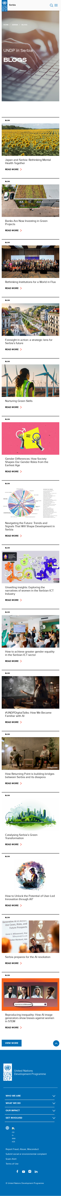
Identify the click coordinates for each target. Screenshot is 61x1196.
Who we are (13, 1095)
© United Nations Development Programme (25, 1183)
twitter (11, 1171)
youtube (23, 1171)
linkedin (36, 1171)
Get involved (14, 1117)
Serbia (12, 5)
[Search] (13, 1135)
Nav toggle (56, 5)
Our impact (13, 1110)
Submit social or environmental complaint (26, 1154)
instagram (29, 1171)
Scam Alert (11, 1159)
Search (51, 5)
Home (6, 25)
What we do (13, 1103)
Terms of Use (12, 1163)
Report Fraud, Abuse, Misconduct (22, 1149)
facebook (17, 1171)
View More (11, 1043)
